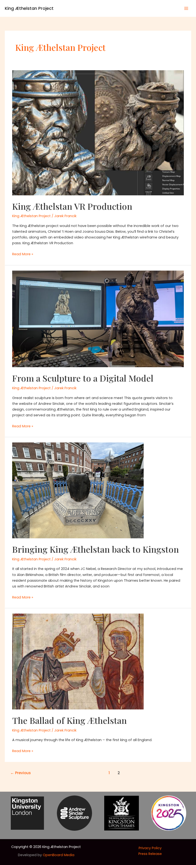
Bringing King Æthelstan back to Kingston (95, 549)
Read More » (22, 254)
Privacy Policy (150, 848)
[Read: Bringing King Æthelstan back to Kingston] (78, 490)
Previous (20, 772)
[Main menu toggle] (186, 8)
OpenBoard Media (58, 855)
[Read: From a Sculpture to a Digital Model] (98, 318)
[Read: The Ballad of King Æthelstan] (78, 661)
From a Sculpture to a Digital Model (82, 378)
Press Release (150, 853)
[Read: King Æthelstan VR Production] (98, 132)
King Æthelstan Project (29, 8)
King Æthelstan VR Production (72, 206)
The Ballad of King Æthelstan (69, 720)
